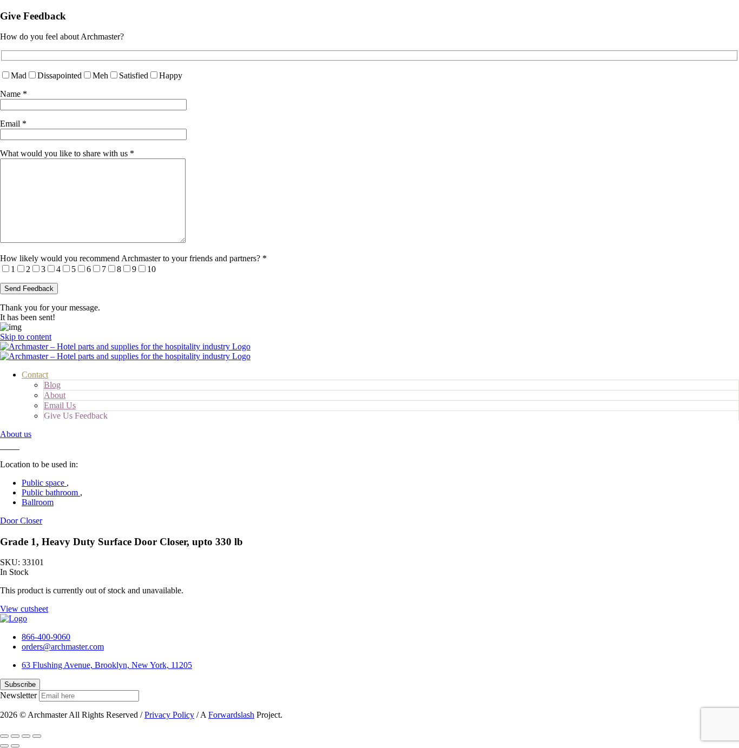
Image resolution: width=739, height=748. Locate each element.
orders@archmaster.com (63, 646)
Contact (35, 374)
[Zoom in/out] (36, 736)
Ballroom (38, 502)
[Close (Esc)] (4, 736)
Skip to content (25, 336)
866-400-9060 (46, 636)
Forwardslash (231, 714)
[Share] (15, 736)
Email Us (60, 405)
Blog (52, 384)
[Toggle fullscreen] (26, 736)
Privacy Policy (169, 714)
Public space (44, 482)
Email (13, 123)
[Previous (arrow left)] (4, 745)
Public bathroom (51, 492)
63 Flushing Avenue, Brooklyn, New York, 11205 (107, 665)
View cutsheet (24, 608)
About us (15, 434)
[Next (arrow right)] (15, 745)
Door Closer (21, 520)
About (54, 395)
